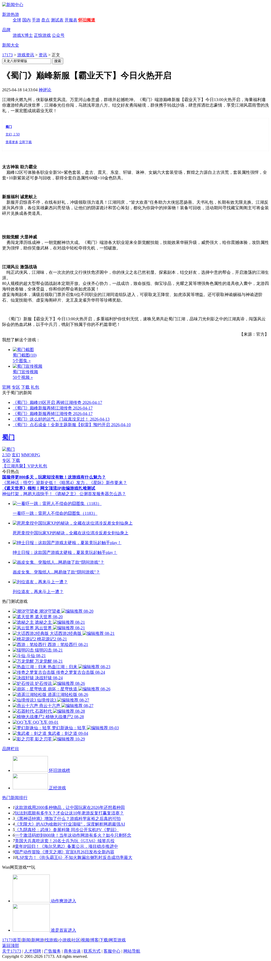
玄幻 (16, 455)
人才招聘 (32, 951)
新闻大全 (10, 45)
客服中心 (111, 951)
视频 (85, 940)
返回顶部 (10, 945)
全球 (17, 20)
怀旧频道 (86, 20)
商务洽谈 (72, 951)
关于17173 (11, 951)
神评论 (45, 90)
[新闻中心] (12, 4)
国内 (26, 20)
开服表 (71, 20)
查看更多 (12, 142)
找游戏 (51, 940)
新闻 (26, 940)
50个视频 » (23, 377)
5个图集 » (22, 360)
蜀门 (8, 437)
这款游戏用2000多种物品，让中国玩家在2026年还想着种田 (70, 807)
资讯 (43, 55)
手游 (36, 20)
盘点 (45, 20)
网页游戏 (117, 940)
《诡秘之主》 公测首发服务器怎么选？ (89, 493)
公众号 (58, 35)
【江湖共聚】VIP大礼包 (24, 466)
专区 (16, 387)
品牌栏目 (10, 748)
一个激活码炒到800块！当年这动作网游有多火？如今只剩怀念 (73, 835)
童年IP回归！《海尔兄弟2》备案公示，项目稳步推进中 (66, 846)
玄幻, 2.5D (13, 134)
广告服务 (52, 951)
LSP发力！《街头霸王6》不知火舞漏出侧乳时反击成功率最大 (74, 857)
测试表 (57, 20)
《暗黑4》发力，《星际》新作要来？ (92, 482)
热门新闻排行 (15, 797)
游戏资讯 (25, 55)
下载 (25, 387)
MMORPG (30, 455)
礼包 (35, 387)
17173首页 (11, 940)
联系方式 (92, 951)
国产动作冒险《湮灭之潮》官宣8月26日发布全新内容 (64, 852)
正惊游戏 (42, 35)
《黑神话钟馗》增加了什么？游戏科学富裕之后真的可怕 (68, 818)
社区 (76, 940)
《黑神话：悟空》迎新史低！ (29, 482)
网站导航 (131, 951)
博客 (94, 940)
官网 (6, 387)
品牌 (6, 30)
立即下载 (25, 142)
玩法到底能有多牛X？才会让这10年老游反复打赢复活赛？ (69, 813)
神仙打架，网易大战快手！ (27, 493)
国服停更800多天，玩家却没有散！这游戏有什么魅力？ (54, 477)
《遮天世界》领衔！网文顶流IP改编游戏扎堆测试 (48, 488)
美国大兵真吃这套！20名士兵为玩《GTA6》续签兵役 (65, 841)
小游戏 (64, 940)
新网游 (37, 940)
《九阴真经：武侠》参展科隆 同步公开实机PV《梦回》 (67, 829)
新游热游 (10, 14)
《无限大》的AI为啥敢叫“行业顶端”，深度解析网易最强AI (70, 824)
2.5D (6, 455)
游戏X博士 (23, 35)
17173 (7, 55)
